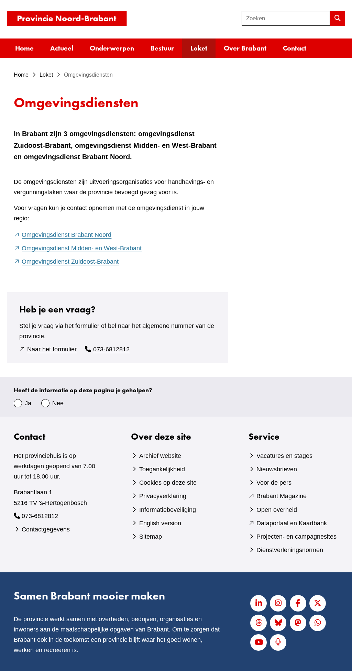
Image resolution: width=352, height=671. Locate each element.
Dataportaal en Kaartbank (291, 523)
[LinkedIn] (258, 603)
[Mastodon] (298, 623)
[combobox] (286, 18)
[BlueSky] (278, 623)
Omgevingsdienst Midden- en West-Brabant (82, 248)
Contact (294, 48)
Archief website (160, 455)
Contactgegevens (46, 529)
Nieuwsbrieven (276, 469)
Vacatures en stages (284, 455)
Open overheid (276, 509)
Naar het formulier (52, 349)
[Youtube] (258, 642)
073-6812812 (111, 349)
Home (24, 48)
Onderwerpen (112, 48)
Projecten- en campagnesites (296, 536)
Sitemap (150, 536)
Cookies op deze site (168, 482)
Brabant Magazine (281, 496)
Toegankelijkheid (162, 469)
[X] (317, 603)
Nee (58, 403)
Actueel (61, 48)
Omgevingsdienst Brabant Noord (66, 234)
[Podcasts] (278, 642)
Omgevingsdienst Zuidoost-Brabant (70, 261)
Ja (28, 403)
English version (160, 523)
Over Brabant (245, 48)
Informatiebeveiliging (167, 509)
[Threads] (258, 623)
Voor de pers (274, 482)
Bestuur (162, 48)
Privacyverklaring (162, 496)
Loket (198, 48)
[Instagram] (278, 603)
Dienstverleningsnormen (289, 550)
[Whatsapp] (317, 623)
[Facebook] (298, 603)
